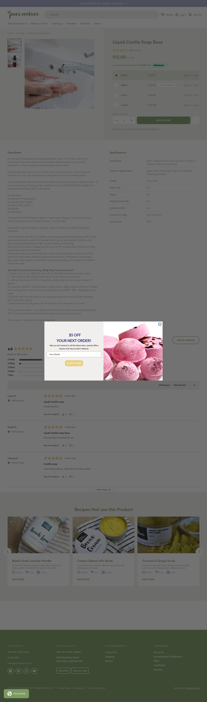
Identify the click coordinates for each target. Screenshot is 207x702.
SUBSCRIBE (74, 363)
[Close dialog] (159, 324)
